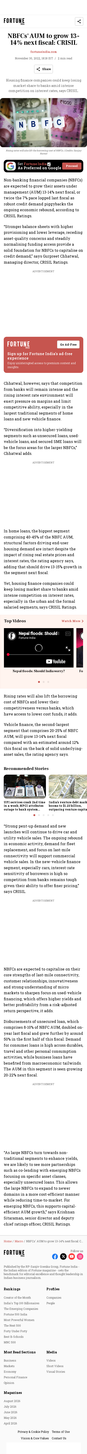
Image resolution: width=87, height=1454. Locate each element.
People (50, 1303)
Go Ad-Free (68, 344)
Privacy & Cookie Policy (33, 1432)
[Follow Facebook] (55, 1256)
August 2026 (12, 1401)
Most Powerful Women (19, 1320)
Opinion (9, 1383)
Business (10, 1360)
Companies (53, 1297)
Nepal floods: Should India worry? (39, 671)
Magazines (13, 1392)
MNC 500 (10, 1342)
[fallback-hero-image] (25, 786)
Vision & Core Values (35, 1438)
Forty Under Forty (15, 1331)
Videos (51, 1360)
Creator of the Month (17, 1297)
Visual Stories (55, 1371)
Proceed (72, 166)
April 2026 (10, 1423)
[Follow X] (63, 1256)
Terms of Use (61, 1432)
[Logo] (14, 21)
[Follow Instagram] (80, 1256)
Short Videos (55, 1366)
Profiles (52, 1289)
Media (51, 1352)
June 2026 (10, 1412)
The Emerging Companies (21, 1309)
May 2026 (10, 1418)
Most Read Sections (19, 1352)
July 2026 (10, 1406)
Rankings (12, 1289)
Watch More (70, 621)
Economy (10, 1371)
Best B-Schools (14, 1336)
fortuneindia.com (43, 52)
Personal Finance (15, 1377)
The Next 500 (12, 1325)
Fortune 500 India (15, 1314)
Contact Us (59, 1438)
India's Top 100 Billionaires (21, 1303)
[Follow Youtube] (71, 1256)
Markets (9, 1366)
